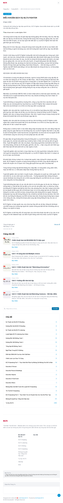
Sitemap (20, 461)
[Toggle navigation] (58, 2)
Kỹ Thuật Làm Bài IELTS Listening (15, 330)
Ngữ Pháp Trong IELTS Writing (14, 350)
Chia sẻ (56, 224)
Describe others (10, 382)
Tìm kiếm (55, 308)
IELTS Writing (22, 446)
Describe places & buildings (14, 370)
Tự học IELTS (14, 9)
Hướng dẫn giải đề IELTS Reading (15, 326)
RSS (19, 465)
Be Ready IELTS (24, 498)
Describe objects (11, 374)
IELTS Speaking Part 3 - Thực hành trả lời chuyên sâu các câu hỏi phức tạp (28, 395)
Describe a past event (12, 378)
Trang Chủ (6, 9)
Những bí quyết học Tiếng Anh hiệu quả (17, 399)
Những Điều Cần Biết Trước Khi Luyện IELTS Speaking (21, 386)
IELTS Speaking (22, 449)
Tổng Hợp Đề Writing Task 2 (14, 346)
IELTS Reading (22, 439)
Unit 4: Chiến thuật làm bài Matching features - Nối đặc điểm (34, 294)
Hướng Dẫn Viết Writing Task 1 (14, 338)
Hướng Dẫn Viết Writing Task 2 (14, 342)
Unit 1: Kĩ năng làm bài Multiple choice (26, 254)
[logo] (5, 420)
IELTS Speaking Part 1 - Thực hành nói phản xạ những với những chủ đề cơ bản (29, 362)
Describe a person (11, 366)
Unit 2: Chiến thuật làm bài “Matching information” (31, 267)
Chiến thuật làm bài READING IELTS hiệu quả (28, 240)
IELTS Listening (22, 443)
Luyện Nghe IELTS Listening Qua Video (17, 334)
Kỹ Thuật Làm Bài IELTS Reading (15, 322)
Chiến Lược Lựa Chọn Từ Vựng (14, 358)
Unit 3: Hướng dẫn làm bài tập (23, 280)
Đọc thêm (15, 247)
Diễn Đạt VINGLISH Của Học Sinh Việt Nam (18, 354)
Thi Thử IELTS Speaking (13, 391)
